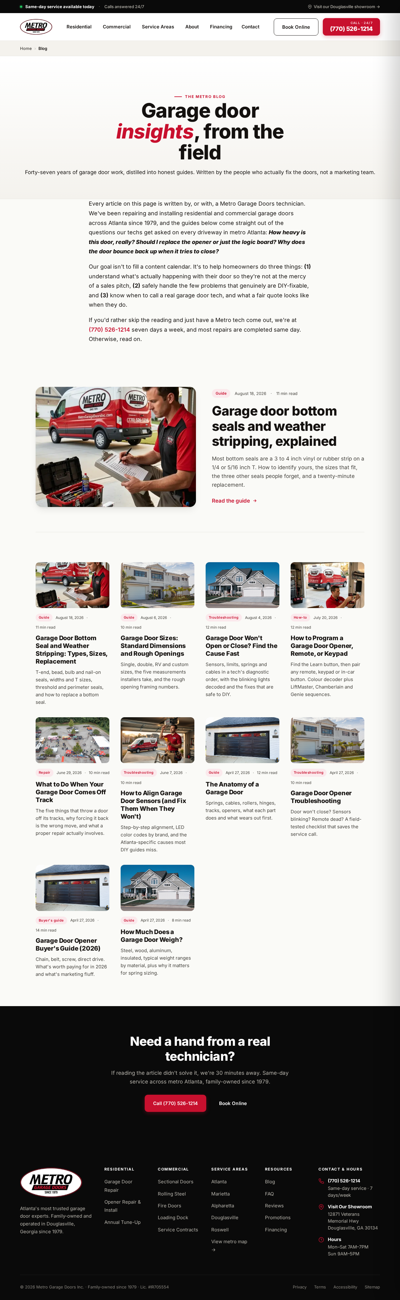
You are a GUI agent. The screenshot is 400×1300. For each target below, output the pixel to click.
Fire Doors (169, 1206)
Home (26, 48)
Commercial (117, 27)
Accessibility (345, 1286)
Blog (270, 1182)
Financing (221, 27)
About (192, 27)
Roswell (220, 1230)
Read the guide (231, 501)
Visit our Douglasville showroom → (347, 6)
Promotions (278, 1217)
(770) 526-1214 (109, 329)
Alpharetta (222, 1206)
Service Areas (158, 27)
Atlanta (219, 1182)
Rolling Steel (172, 1194)
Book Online (296, 27)
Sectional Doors (175, 1182)
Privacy (300, 1286)
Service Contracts (178, 1230)
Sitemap (372, 1286)
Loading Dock (173, 1217)
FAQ (269, 1194)
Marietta (220, 1194)
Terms (320, 1286)
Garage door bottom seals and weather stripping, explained (274, 426)
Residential (79, 27)
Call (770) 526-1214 (175, 1103)
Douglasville (224, 1217)
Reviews (274, 1206)
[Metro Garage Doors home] (36, 27)
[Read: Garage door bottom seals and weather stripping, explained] (116, 447)
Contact (250, 27)
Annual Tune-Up (122, 1222)
